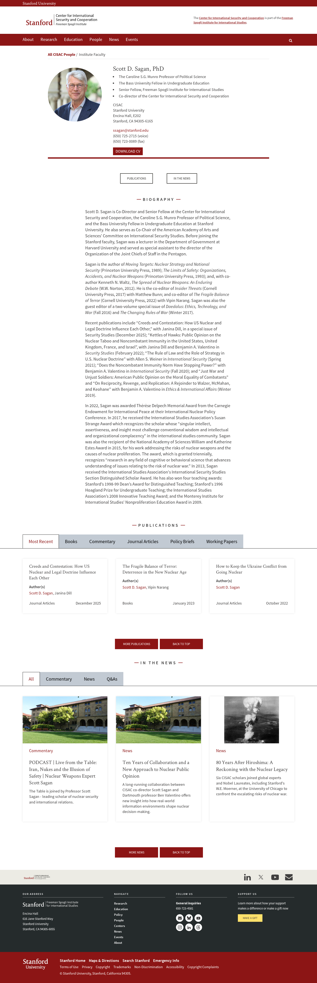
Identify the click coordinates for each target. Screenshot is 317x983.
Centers (119, 926)
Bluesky (189, 918)
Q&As (112, 679)
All (31, 679)
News (114, 39)
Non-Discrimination (148, 967)
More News (136, 852)
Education (73, 39)
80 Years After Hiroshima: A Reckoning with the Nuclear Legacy (252, 759)
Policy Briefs (182, 541)
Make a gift (250, 918)
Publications (136, 178)
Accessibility (175, 967)
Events (132, 39)
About (28, 39)
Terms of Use (69, 967)
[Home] (65, 20)
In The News (182, 178)
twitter (261, 877)
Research (49, 39)
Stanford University (39, 3)
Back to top (181, 644)
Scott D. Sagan (41, 593)
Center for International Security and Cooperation (231, 18)
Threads (198, 927)
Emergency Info (166, 960)
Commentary (102, 541)
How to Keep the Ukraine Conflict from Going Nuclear (252, 586)
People (95, 39)
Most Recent (41, 541)
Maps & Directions (104, 960)
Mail (180, 918)
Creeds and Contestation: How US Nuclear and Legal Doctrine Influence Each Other (65, 586)
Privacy (87, 967)
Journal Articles (142, 541)
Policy (118, 915)
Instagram (180, 927)
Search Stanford (136, 960)
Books (71, 541)
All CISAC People (61, 54)
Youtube (198, 918)
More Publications (136, 644)
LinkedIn (189, 927)
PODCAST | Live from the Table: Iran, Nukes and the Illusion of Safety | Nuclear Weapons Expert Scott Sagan (65, 759)
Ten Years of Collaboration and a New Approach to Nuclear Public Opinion (158, 759)
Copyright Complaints (203, 967)
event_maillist (289, 877)
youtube (275, 877)
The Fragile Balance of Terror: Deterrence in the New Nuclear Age (158, 586)
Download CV (128, 151)
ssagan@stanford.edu (131, 130)
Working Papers (221, 541)
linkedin (247, 877)
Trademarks (122, 967)
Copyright (103, 967)
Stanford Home (72, 960)
